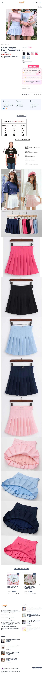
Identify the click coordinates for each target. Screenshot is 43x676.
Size (23, 60)
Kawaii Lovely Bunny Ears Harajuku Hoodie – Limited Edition (29, 587)
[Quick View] (16, 593)
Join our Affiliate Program (6, 628)
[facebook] (33, 668)
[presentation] (8, 25)
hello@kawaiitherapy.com (6, 618)
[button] (2, 2)
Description (20, 115)
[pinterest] (41, 668)
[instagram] (35, 668)
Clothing (7, 44)
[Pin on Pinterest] (38, 94)
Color (23, 50)
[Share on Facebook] (34, 94)
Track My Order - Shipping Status (8, 620)
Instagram (8, 614)
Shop (2, 44)
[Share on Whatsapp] (41, 94)
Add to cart (33, 66)
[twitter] (37, 668)
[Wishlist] (33, 2)
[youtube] (39, 668)
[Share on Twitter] (36, 94)
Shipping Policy (13, 626)
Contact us (3, 617)
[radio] (24, 53)
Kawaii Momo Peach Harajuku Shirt (12, 587)
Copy (39, 72)
